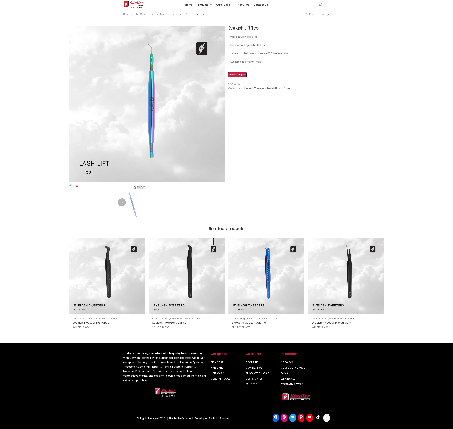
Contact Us (261, 5)
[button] (320, 4)
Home (189, 5)
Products (202, 5)
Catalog (287, 362)
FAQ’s (284, 373)
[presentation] (68, 104)
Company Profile (292, 384)
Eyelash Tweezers (160, 14)
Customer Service (293, 368)
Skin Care (140, 14)
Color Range (80, 318)
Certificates (254, 378)
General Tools (220, 378)
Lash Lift (180, 14)
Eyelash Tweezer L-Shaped (91, 323)
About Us (243, 5)
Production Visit (257, 373)
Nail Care (217, 368)
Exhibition (252, 384)
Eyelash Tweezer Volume (169, 323)
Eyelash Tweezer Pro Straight (331, 323)
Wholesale (288, 378)
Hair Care (217, 373)
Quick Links (223, 5)
